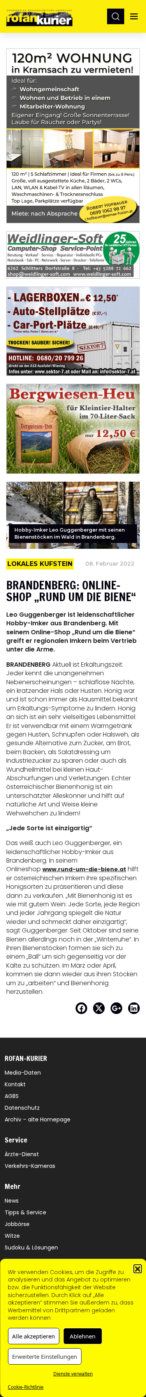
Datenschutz (22, 1108)
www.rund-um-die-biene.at (84, 869)
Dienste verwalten (73, 1373)
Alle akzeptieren (33, 1336)
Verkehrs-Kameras (30, 1166)
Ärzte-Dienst (22, 1154)
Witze (12, 1236)
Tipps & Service (25, 1212)
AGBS (12, 1096)
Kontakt (15, 1084)
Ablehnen (82, 1336)
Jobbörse (17, 1224)
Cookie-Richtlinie (26, 1387)
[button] (137, 1268)
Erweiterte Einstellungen (44, 1356)
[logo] (39, 16)
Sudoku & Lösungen (31, 1247)
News (12, 1201)
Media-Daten (23, 1073)
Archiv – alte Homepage (37, 1119)
